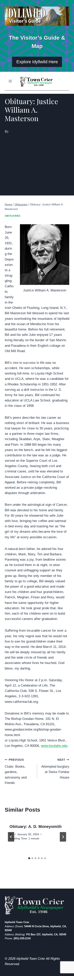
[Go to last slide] (11, 837)
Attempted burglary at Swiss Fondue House (55, 768)
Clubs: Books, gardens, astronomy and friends (16, 771)
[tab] (29, 858)
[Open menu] (10, 81)
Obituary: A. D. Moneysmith (35, 826)
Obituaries (13, 216)
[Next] (63, 837)
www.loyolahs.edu (54, 746)
